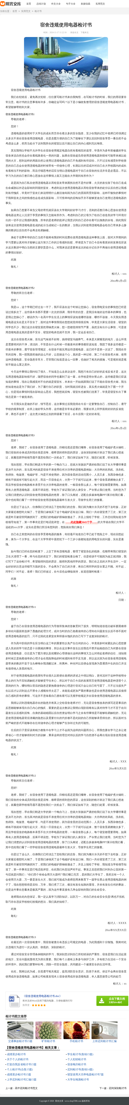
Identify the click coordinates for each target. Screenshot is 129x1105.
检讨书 (38, 11)
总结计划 (41, 4)
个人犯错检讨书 (76, 1059)
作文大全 (56, 4)
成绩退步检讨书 (16, 1054)
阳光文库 (59, 1101)
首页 (28, 4)
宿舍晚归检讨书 (76, 1064)
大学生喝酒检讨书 (78, 1079)
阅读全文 (74, 32)
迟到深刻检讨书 (117, 1088)
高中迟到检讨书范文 (26, 1088)
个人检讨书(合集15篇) (20, 1069)
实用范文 (100, 4)
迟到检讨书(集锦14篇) (80, 1069)
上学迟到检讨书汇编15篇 (21, 1079)
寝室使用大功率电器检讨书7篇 (85, 1074)
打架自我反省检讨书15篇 (21, 1064)
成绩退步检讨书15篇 (19, 1074)
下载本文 (85, 32)
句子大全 (70, 4)
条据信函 (85, 4)
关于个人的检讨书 (17, 1059)
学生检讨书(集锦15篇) (80, 1054)
